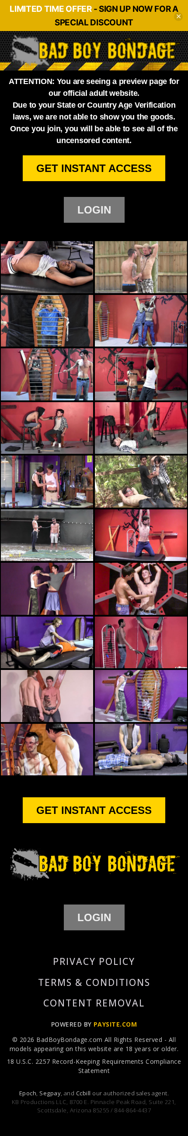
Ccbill (83, 1093)
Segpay (50, 1093)
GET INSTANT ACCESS (94, 168)
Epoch (27, 1093)
